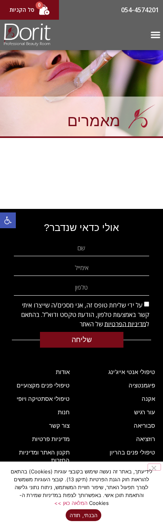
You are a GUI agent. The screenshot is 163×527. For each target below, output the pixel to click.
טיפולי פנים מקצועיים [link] (43, 385)
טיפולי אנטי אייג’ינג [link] (131, 372)
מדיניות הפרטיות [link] (125, 323)
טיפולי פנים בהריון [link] (132, 452)
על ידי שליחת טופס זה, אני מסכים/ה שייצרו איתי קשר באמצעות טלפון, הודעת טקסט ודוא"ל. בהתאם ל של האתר (85, 314)
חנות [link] (64, 412)
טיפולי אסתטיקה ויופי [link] (43, 398)
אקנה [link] (148, 398)
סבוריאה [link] (144, 425)
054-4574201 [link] (140, 10)
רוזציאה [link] (145, 439)
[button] (155, 35)
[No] (154, 467)
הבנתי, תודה (84, 515)
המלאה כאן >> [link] (70, 503)
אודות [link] (63, 372)
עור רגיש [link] (144, 412)
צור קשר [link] (59, 425)
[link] (8, 220)
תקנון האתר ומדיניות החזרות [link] (44, 456)
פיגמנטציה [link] (142, 385)
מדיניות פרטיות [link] (51, 439)
